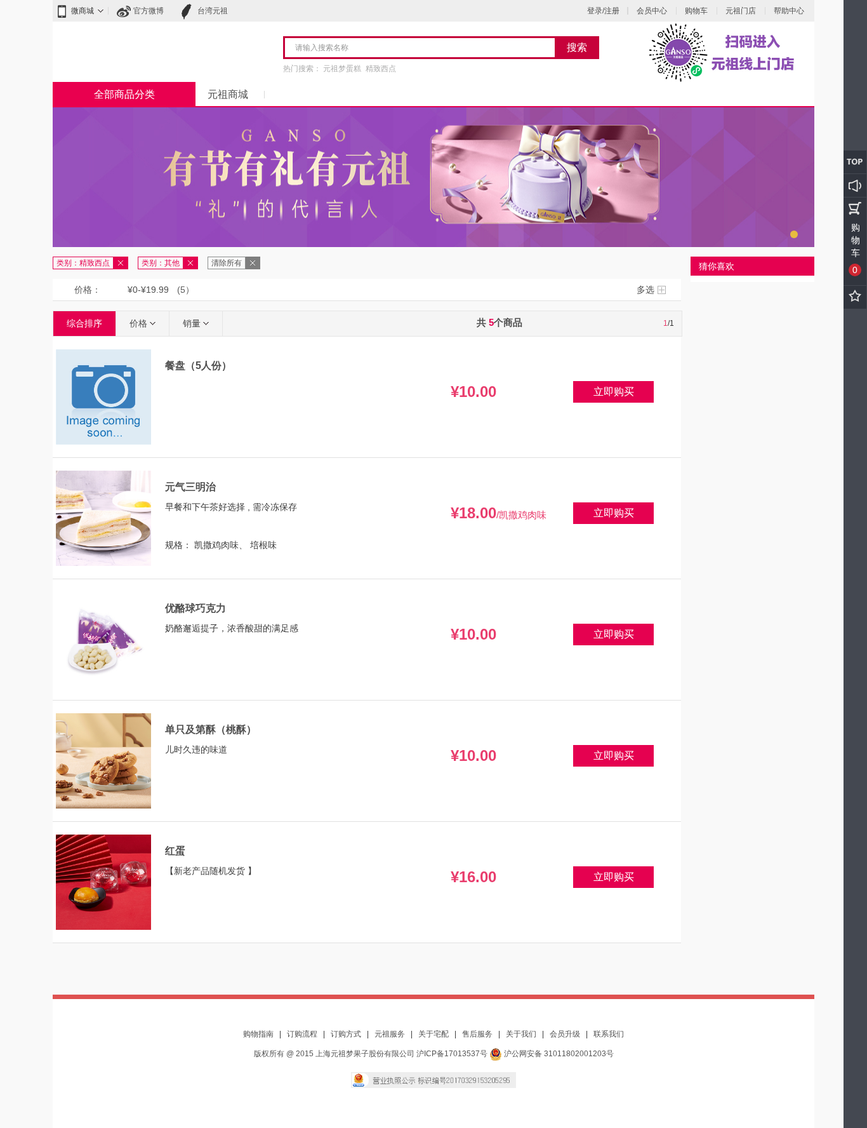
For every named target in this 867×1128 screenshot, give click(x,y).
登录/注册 (603, 10)
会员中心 (652, 10)
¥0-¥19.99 (148, 289)
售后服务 (477, 1034)
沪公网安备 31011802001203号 (558, 1053)
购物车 (696, 10)
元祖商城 (228, 94)
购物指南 (258, 1034)
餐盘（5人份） (198, 365)
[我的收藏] (855, 297)
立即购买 (613, 391)
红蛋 (175, 850)
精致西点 (381, 68)
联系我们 (608, 1034)
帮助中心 (789, 10)
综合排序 (84, 323)
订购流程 (302, 1034)
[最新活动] (855, 185)
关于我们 (521, 1034)
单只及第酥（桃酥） (210, 729)
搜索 (577, 47)
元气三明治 (190, 486)
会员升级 (565, 1034)
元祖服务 (389, 1034)
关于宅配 (433, 1034)
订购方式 (346, 1034)
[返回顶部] (855, 162)
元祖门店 (740, 10)
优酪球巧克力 (195, 608)
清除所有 (226, 262)
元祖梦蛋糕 (342, 68)
